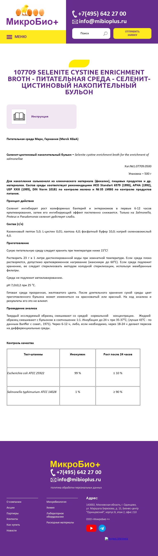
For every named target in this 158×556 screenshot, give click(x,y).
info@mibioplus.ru (103, 22)
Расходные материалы (60, 522)
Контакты (12, 519)
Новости (12, 530)
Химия (50, 507)
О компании (14, 502)
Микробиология (56, 502)
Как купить (13, 524)
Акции (11, 507)
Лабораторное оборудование (55, 515)
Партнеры (13, 513)
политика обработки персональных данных (76, 487)
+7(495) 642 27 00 (102, 14)
